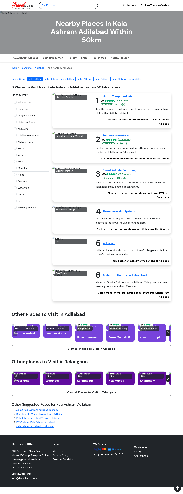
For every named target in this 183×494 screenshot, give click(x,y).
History (72, 57)
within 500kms (136, 79)
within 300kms (119, 79)
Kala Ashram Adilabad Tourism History (37, 418)
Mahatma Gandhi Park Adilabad (125, 275)
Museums (23, 128)
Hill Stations (24, 102)
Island (21, 174)
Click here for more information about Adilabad (141, 260)
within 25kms (19, 79)
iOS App (138, 451)
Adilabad (109, 243)
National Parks (26, 142)
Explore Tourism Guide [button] (154, 5)
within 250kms (102, 79)
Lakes (21, 201)
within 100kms (51, 79)
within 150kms (67, 79)
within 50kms (35, 79)
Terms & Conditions (63, 459)
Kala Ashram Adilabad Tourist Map (35, 426)
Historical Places (27, 122)
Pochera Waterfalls (115, 135)
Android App (141, 455)
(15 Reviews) (124, 174)
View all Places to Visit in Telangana (91, 392)
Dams (21, 194)
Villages (22, 155)
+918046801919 (21, 474)
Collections (129, 5)
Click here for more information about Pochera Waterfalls (135, 158)
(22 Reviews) (124, 140)
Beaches (23, 109)
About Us (57, 451)
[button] (168, 333)
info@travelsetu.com (24, 478)
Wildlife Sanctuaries (29, 135)
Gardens (22, 181)
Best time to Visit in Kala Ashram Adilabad (39, 414)
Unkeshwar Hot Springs (119, 211)
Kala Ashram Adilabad (25, 57)
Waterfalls (23, 187)
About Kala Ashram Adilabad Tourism (37, 409)
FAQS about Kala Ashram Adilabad (35, 422)
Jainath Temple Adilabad (118, 96)
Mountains (23, 168)
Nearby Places (119, 57)
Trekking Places (27, 207)
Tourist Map (99, 57)
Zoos (20, 161)
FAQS (84, 57)
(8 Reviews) (122, 101)
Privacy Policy (60, 455)
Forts (21, 148)
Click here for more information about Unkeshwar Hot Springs (133, 229)
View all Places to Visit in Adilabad (91, 349)
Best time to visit (53, 57)
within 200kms (84, 79)
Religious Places (26, 115)
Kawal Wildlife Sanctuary (120, 170)
